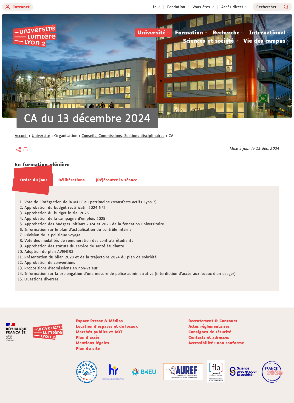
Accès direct (232, 7)
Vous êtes (201, 7)
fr (154, 7)
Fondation (176, 7)
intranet (21, 7)
